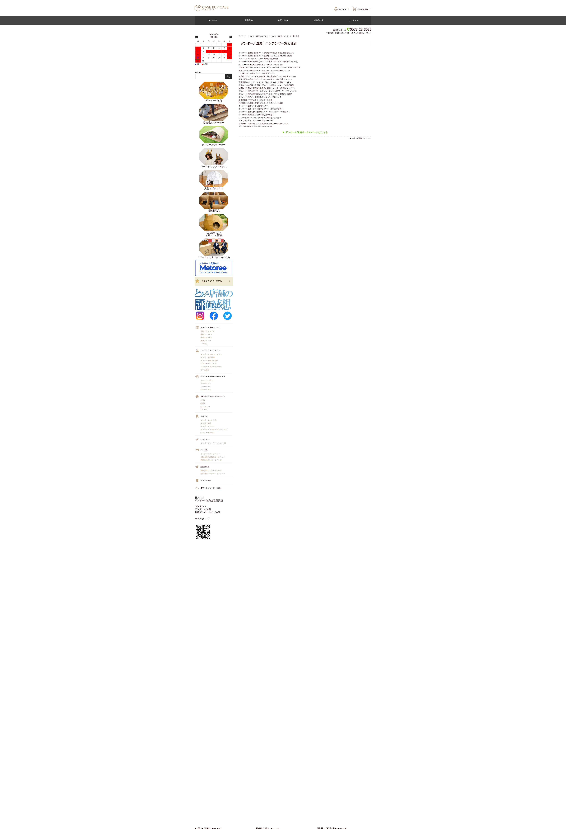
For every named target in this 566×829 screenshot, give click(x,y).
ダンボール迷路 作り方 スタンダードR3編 (255, 126)
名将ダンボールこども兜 (208, 512)
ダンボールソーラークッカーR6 (213, 443)
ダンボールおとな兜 (208, 420)
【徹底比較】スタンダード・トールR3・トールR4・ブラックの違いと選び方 (269, 67)
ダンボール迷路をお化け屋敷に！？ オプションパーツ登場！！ (264, 112)
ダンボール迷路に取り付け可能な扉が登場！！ (257, 115)
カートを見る (362, 9)
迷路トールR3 (206, 334)
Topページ (212, 20)
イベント (204, 416)
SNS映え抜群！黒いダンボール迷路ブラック (256, 73)
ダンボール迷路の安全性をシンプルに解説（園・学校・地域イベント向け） (269, 62)
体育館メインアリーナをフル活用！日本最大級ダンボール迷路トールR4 (267, 76)
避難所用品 (204, 467)
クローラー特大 (206, 380)
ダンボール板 (205, 480)
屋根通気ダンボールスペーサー (212, 396)
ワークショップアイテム (210, 350)
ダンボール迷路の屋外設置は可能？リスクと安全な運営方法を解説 (265, 94)
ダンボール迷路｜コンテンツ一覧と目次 (269, 43)
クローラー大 (205, 383)
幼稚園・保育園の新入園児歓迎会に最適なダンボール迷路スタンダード (267, 88)
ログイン (342, 9)
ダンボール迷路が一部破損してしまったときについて (260, 97)
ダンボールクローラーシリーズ (212, 377)
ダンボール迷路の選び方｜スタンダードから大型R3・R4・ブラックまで (268, 91)
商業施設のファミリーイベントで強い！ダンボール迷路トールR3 (265, 82)
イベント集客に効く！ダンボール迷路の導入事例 (258, 59)
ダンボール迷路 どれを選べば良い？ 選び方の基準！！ (262, 109)
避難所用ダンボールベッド (211, 460)
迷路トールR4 (206, 337)
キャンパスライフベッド (210, 454)
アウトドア (204, 439)
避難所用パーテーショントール (212, 474)
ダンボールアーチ (207, 426)
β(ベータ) (204, 410)
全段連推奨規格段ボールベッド (212, 457)
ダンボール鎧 (205, 423)
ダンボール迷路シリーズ (210, 327)
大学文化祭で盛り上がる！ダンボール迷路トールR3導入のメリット (265, 79)
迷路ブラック (205, 341)
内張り (203, 400)
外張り (203, 403)
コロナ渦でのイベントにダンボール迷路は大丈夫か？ (260, 118)
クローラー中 (205, 387)
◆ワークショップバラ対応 (211, 488)
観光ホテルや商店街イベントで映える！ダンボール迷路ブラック (264, 70)
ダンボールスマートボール (211, 367)
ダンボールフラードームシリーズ (213, 429)
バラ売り (204, 344)
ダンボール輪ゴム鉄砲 (209, 360)
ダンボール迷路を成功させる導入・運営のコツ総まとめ (261, 65)
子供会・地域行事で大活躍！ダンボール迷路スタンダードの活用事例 (266, 85)
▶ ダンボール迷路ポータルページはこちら (305, 132)
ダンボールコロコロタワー (211, 354)
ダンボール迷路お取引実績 (209, 500)
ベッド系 (204, 450)
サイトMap (354, 20)
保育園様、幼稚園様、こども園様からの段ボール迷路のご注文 (263, 124)
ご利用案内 (247, 20)
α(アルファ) (205, 406)
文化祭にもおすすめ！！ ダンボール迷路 (255, 100)
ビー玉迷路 (204, 370)
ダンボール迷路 (203, 509)
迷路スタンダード (207, 331)
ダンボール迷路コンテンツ (259, 36)
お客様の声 (318, 20)
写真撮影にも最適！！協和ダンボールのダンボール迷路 (261, 103)
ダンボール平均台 (207, 433)
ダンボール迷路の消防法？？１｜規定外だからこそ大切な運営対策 (265, 56)
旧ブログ (199, 497)
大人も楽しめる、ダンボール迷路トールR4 (256, 121)
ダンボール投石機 (207, 357)
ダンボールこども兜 (208, 364)
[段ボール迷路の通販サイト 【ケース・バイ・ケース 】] (211, 10)
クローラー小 (205, 390)
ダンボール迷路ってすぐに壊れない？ (254, 106)
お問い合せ (283, 20)
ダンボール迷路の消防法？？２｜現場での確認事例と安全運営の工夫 (266, 53)
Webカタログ (202, 518)
